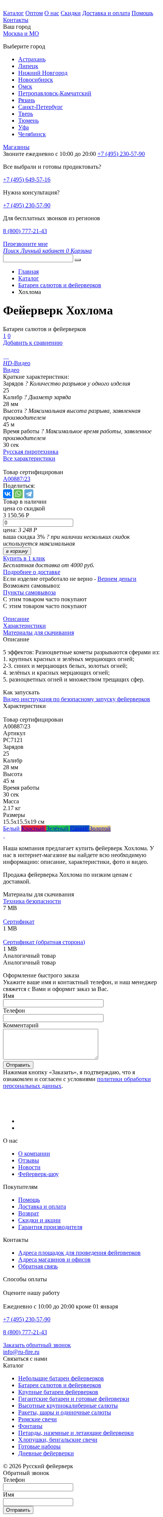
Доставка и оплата (106, 13)
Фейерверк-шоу (38, 1174)
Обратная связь (38, 1266)
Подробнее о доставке (31, 572)
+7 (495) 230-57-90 (26, 205)
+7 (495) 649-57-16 (26, 179)
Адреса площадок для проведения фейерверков (79, 1252)
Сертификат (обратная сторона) (44, 942)
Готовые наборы (39, 1446)
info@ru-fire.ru (21, 1352)
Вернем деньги (116, 579)
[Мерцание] (4, 835)
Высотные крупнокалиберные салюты (68, 1405)
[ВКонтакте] (7, 493)
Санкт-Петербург (40, 107)
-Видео (16, 363)
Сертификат (18, 921)
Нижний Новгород (42, 73)
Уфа (23, 127)
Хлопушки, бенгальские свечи (57, 1439)
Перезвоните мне (25, 244)
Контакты (15, 20)
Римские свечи (37, 1419)
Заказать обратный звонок (37, 1345)
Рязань (26, 100)
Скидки (71, 13)
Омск (25, 86)
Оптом (34, 13)
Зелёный (58, 828)
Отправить (18, 1065)
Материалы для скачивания (38, 632)
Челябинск (32, 134)
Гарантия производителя (50, 1227)
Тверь (25, 113)
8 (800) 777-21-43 (25, 231)
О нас (51, 13)
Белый (12, 828)
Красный (33, 828)
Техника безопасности (32, 901)
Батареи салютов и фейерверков (59, 1385)
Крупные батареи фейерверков (58, 1392)
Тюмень (28, 120)
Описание (16, 619)
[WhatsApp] (18, 493)
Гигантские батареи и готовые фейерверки (73, 1399)
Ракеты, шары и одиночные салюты (64, 1412)
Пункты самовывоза (29, 592)
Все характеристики (29, 458)
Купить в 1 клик (24, 558)
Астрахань (31, 59)
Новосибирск (35, 79)
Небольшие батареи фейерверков (61, 1378)
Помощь (142, 13)
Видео (11, 370)
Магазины (16, 147)
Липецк (28, 66)
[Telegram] (28, 493)
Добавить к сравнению (33, 342)
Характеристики (24, 625)
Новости (29, 1167)
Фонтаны (30, 1426)
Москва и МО (21, 33)
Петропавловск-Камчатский (54, 93)
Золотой (100, 828)
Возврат (28, 1213)
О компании (34, 1153)
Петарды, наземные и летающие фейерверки (76, 1433)
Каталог (13, 13)
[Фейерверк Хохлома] (4, 356)
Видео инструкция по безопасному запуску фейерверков (76, 699)
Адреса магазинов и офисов (54, 1259)
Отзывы (28, 1160)
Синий (79, 828)
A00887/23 (16, 479)
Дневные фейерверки (46, 1453)
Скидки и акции (39, 1220)
